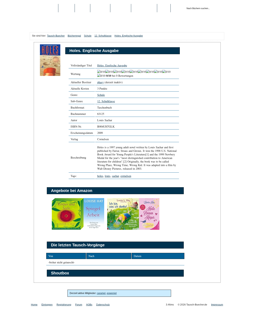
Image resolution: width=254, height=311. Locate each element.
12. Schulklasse (103, 35)
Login (163, 8)
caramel (101, 293)
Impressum (217, 304)
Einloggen (47, 304)
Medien (82, 8)
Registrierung (144, 8)
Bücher (66, 8)
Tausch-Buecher (44, 8)
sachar (115, 176)
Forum (78, 304)
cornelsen (125, 176)
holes (100, 176)
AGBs (89, 304)
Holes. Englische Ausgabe (128, 35)
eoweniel (112, 293)
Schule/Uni (120, 8)
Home (34, 304)
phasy (100, 82)
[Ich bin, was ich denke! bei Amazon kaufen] (123, 229)
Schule (87, 35)
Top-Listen (100, 8)
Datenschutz (103, 304)
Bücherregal (74, 35)
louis (107, 176)
